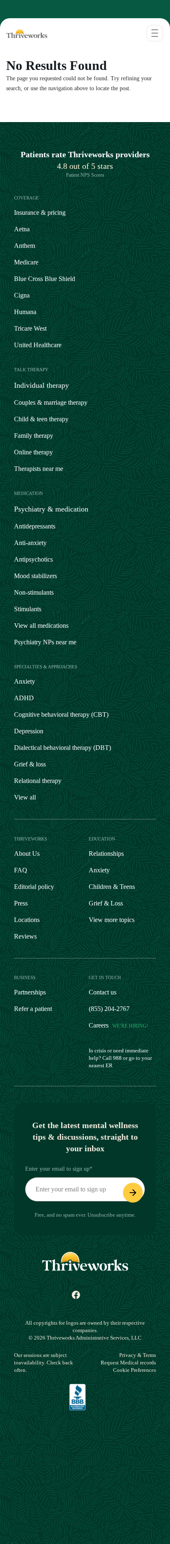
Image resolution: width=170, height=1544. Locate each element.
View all (25, 797)
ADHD (24, 697)
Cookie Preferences (134, 1370)
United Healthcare (37, 344)
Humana (25, 311)
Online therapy (33, 452)
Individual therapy (41, 385)
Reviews (25, 936)
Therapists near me (38, 468)
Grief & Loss (106, 903)
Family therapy (33, 435)
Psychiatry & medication (51, 509)
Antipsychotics (33, 559)
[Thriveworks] (24, 33)
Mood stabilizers (35, 575)
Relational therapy (37, 780)
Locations (27, 919)
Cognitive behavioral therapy (61, 714)
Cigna (22, 295)
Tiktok (53, 1297)
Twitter (126, 1297)
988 (117, 1058)
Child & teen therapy (41, 419)
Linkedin (108, 1297)
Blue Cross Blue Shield (44, 278)
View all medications (41, 625)
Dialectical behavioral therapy (62, 747)
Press (21, 903)
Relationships (106, 853)
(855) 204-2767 (109, 1008)
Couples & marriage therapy (50, 402)
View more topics (112, 919)
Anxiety (24, 681)
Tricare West (30, 328)
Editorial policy (34, 886)
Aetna (22, 229)
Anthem (24, 245)
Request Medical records (128, 1362)
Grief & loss (30, 764)
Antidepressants (34, 526)
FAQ (20, 870)
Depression (28, 731)
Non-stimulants (34, 592)
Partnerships (30, 992)
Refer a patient (33, 1008)
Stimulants (27, 608)
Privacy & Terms (137, 1355)
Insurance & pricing (40, 212)
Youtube (90, 1297)
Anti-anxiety (30, 542)
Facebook (72, 1297)
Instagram (39, 1297)
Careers (118, 1025)
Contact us (102, 992)
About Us (27, 853)
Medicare (26, 262)
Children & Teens (112, 886)
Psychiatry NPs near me (45, 642)
